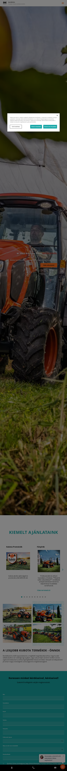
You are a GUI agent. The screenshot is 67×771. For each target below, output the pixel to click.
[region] (33, 122)
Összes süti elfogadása (50, 126)
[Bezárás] (57, 115)
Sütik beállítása (16, 126)
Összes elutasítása (36, 126)
